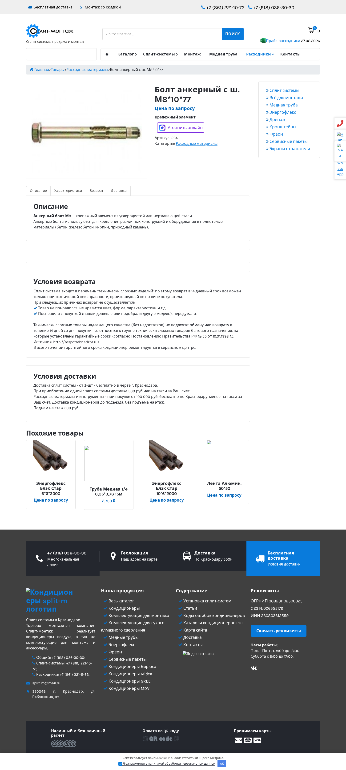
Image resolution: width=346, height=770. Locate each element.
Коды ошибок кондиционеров (213, 615)
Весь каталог (121, 601)
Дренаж (277, 119)
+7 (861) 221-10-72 (225, 7)
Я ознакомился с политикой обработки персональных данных (168, 763)
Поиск (232, 34)
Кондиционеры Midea (130, 674)
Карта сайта (194, 630)
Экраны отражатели (289, 148)
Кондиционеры (124, 608)
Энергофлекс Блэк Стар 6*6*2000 (50, 488)
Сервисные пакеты (288, 141)
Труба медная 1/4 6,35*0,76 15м (109, 492)
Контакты (290, 54)
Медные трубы (123, 637)
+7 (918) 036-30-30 (273, 7)
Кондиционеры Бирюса (132, 666)
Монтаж (192, 54)
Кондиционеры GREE (129, 681)
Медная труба (223, 54)
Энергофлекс (282, 112)
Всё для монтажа (286, 97)
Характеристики (68, 191)
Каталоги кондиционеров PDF (213, 623)
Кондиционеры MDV (128, 688)
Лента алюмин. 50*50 (224, 486)
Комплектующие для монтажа (138, 615)
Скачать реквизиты (278, 630)
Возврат (97, 191)
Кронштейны (282, 127)
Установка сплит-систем (206, 601)
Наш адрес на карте (139, 559)
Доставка (119, 191)
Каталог (125, 54)
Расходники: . (62, 674)
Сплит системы (284, 90)
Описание (38, 191)
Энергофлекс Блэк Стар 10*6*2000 (166, 488)
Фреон (276, 134)
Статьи (189, 608)
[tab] (38, 191)
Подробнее (52, 481)
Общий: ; (60, 657)
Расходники (258, 54)
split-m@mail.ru (46, 683)
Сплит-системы (159, 54)
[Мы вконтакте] (254, 668)
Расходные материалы (196, 143)
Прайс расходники (293, 41)
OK (222, 763)
